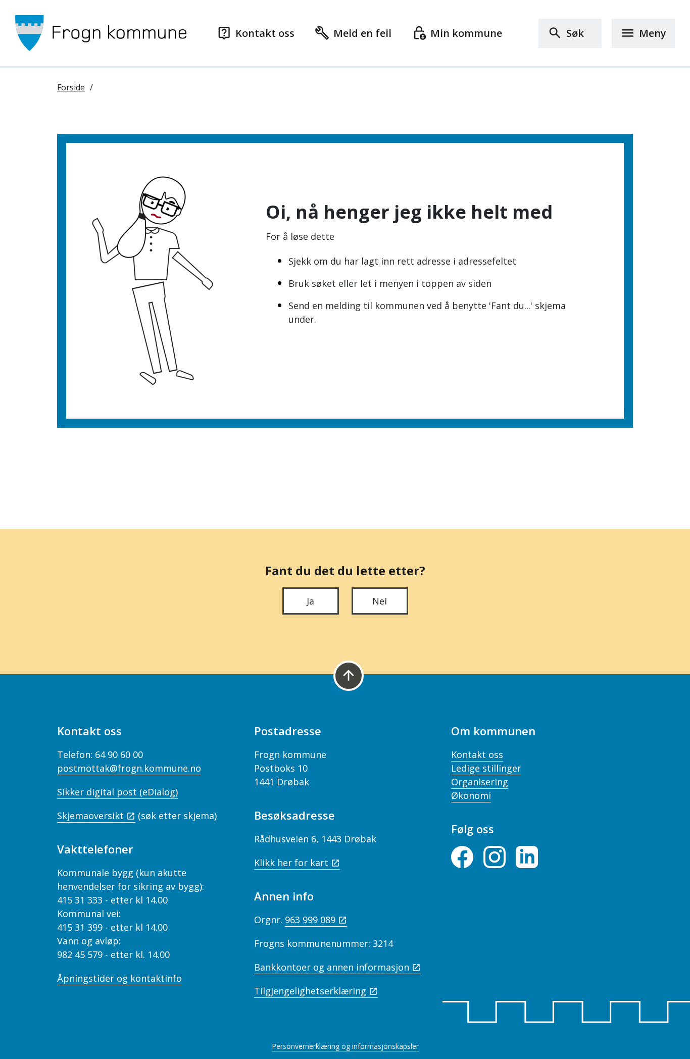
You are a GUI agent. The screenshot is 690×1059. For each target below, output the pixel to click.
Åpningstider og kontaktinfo (119, 978)
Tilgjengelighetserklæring (310, 991)
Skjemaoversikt (90, 816)
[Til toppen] (348, 676)
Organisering (479, 782)
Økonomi (471, 795)
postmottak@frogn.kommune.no (129, 768)
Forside (71, 87)
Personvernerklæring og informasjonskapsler (345, 1046)
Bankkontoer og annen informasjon (331, 967)
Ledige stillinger (486, 768)
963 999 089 (310, 920)
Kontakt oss (477, 754)
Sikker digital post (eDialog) (117, 792)
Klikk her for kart (291, 862)
